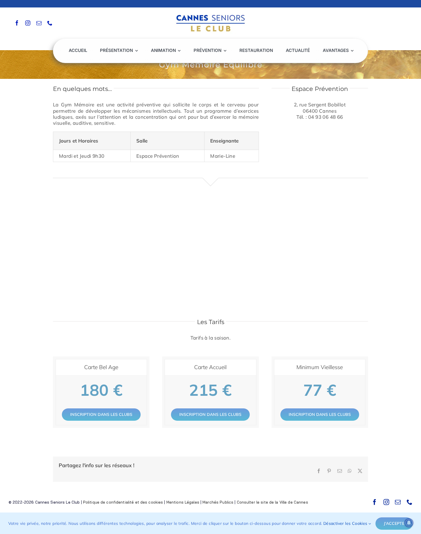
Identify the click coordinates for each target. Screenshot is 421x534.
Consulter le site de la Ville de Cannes (272, 502)
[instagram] (27, 23)
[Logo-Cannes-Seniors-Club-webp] (210, 13)
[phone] (49, 23)
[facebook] (16, 23)
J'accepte (394, 523)
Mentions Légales (182, 502)
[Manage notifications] (409, 522)
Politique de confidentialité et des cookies (123, 502)
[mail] (39, 23)
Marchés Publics (217, 502)
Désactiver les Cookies (346, 523)
